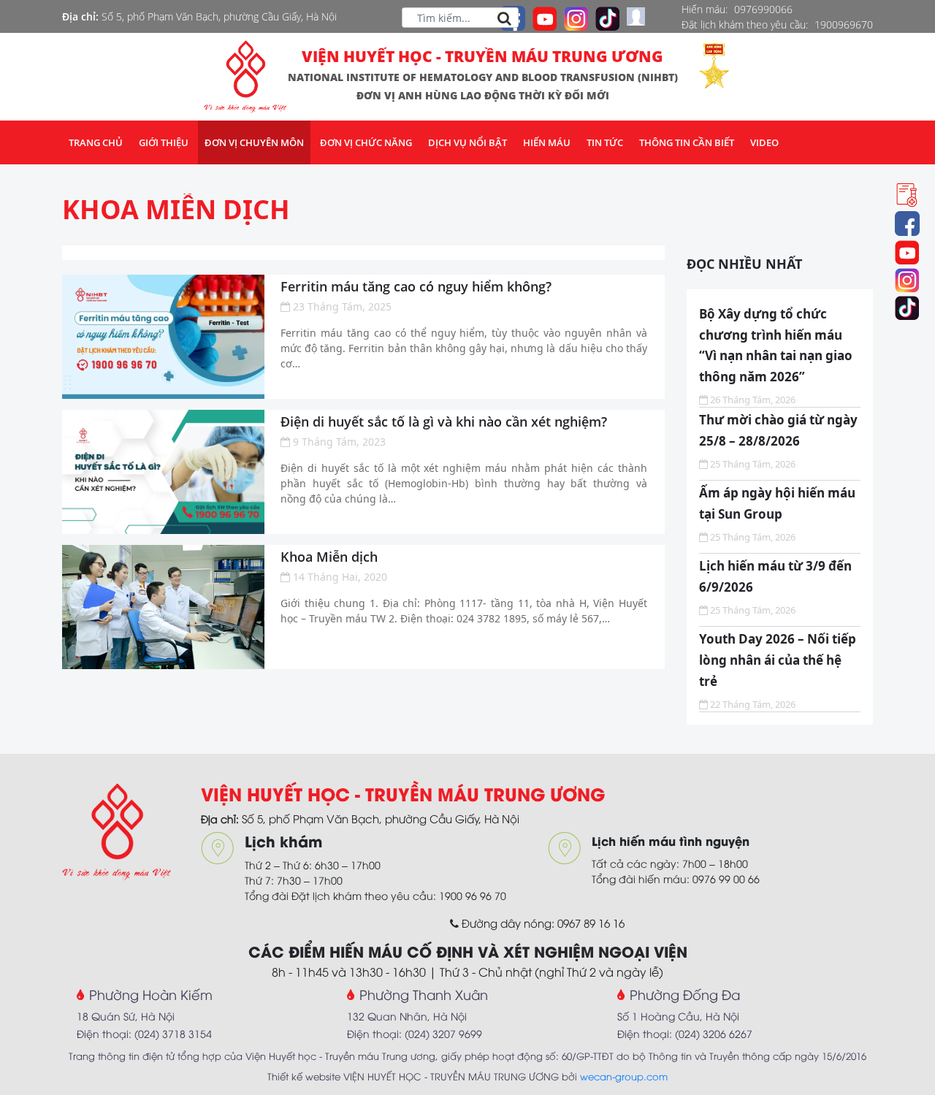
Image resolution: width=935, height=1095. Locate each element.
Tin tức (605, 142)
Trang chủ (96, 142)
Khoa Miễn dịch (176, 209)
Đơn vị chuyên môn (254, 142)
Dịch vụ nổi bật (467, 142)
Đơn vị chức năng (366, 142)
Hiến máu (546, 142)
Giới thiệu (163, 142)
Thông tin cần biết (686, 142)
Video (764, 142)
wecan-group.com (624, 1076)
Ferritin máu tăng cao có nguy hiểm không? (416, 286)
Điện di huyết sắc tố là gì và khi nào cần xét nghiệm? (443, 421)
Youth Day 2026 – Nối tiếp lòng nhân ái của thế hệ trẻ (777, 660)
